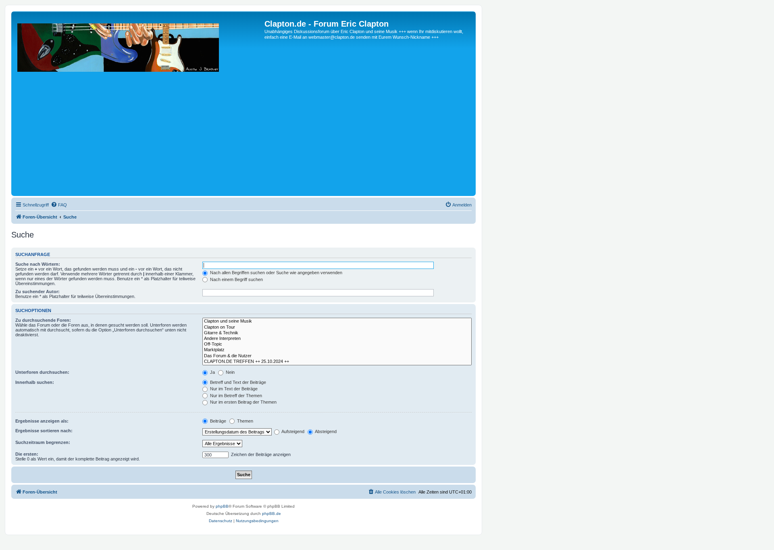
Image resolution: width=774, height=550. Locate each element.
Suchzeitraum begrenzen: (42, 442)
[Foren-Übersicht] (138, 106)
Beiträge (217, 421)
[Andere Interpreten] (337, 339)
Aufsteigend (292, 431)
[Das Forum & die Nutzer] (337, 356)
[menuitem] (59, 205)
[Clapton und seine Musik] (337, 321)
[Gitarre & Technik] (337, 333)
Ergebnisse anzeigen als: (42, 421)
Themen (244, 421)
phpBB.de (271, 513)
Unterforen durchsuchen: (42, 372)
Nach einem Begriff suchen (236, 279)
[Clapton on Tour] (337, 327)
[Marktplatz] (337, 350)
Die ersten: (26, 454)
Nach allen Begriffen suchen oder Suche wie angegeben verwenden (275, 272)
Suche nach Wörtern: (37, 264)
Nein (230, 372)
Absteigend (325, 431)
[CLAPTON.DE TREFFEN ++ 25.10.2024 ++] (337, 362)
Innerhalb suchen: (34, 382)
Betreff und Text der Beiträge (237, 382)
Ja (212, 372)
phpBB (222, 506)
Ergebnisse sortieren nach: (44, 430)
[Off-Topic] (337, 344)
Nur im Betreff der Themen (235, 395)
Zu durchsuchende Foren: (43, 320)
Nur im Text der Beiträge (233, 388)
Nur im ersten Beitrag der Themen (243, 402)
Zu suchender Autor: (37, 291)
